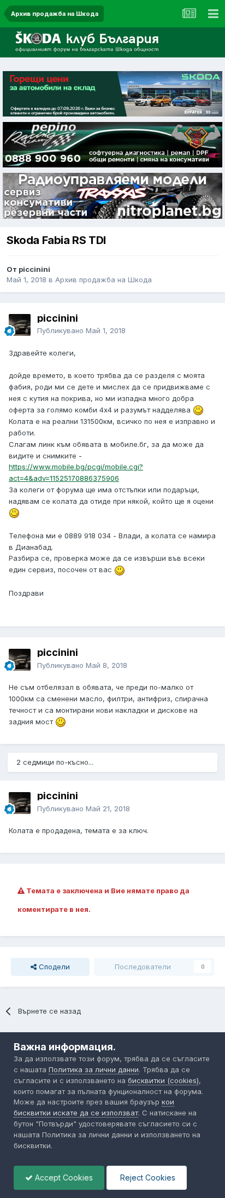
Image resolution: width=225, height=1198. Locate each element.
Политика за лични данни (94, 1069)
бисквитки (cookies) (163, 1080)
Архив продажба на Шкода (103, 279)
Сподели (53, 966)
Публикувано (81, 330)
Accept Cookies (63, 1177)
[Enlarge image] (198, 409)
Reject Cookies (146, 1177)
